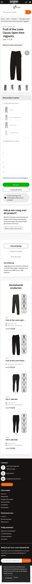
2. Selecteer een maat (11, 141)
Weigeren (16, 577)
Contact (3, 516)
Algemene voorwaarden (8, 531)
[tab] (16, 246)
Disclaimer (4, 539)
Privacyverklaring (6, 536)
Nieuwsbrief (4, 496)
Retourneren (5, 522)
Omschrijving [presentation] (15, 246)
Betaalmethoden (6, 519)
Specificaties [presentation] (16, 256)
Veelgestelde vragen (7, 499)
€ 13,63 (10, 448)
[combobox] (13, 12)
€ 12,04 (10, 328)
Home (3, 19)
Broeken (14, 19)
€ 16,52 (10, 408)
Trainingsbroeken (24, 19)
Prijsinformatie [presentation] (16, 251)
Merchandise (5, 507)
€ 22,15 (10, 367)
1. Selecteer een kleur (11, 103)
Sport (8, 19)
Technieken (4, 505)
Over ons (3, 494)
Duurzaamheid (5, 502)
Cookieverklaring (6, 533)
